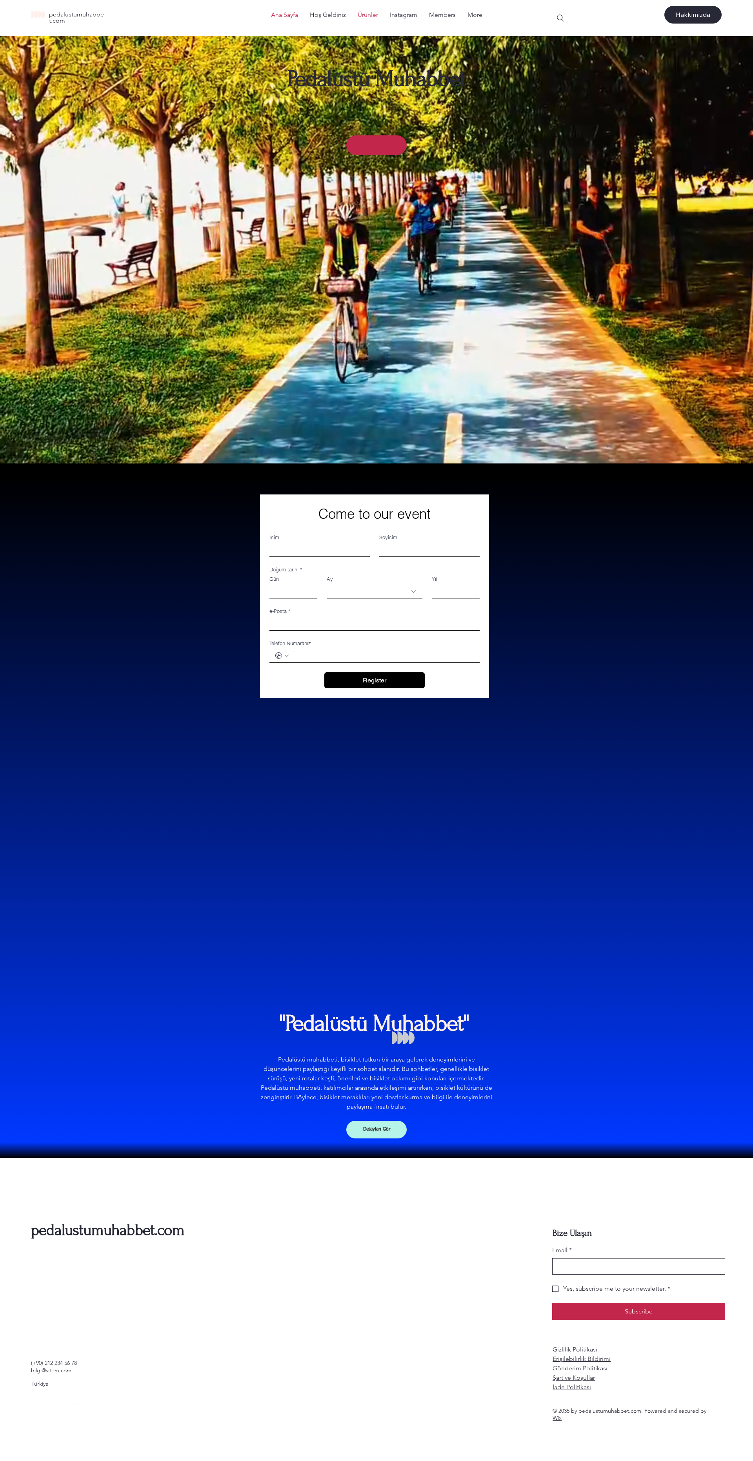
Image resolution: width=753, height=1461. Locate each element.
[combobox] (374, 591)
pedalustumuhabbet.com (76, 17)
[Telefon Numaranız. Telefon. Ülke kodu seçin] (282, 655)
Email (562, 1250)
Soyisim (388, 537)
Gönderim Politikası (580, 1368)
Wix (557, 1417)
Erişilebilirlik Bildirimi (582, 1359)
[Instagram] (50, 1407)
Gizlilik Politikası (575, 1349)
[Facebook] (36, 1407)
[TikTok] (77, 1407)
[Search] (560, 18)
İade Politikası (572, 1387)
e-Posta (279, 611)
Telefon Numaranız (290, 643)
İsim (274, 537)
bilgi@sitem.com (51, 1370)
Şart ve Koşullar (574, 1377)
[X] (64, 1407)
